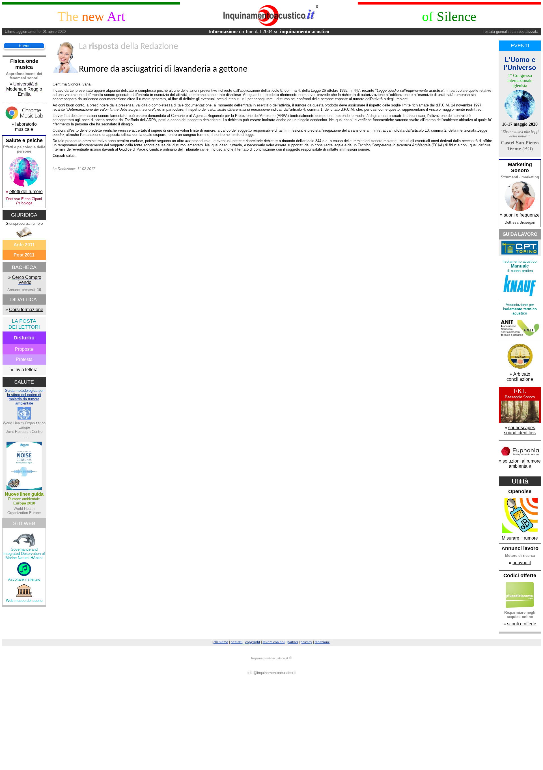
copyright (252, 642)
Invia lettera (26, 369)
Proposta (24, 349)
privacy (306, 642)
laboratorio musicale (26, 127)
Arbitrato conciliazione (520, 377)
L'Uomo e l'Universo (520, 63)
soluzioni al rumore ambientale (522, 464)
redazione (322, 642)
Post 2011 (24, 255)
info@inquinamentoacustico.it (271, 673)
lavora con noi (274, 642)
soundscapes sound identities (520, 430)
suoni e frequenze (522, 215)
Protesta (24, 359)
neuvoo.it (521, 562)
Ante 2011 (24, 244)
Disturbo (24, 338)
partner (292, 642)
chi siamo (221, 642)
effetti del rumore (26, 191)
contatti (237, 642)
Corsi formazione (26, 309)
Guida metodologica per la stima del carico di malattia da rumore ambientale (24, 396)
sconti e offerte (521, 623)
